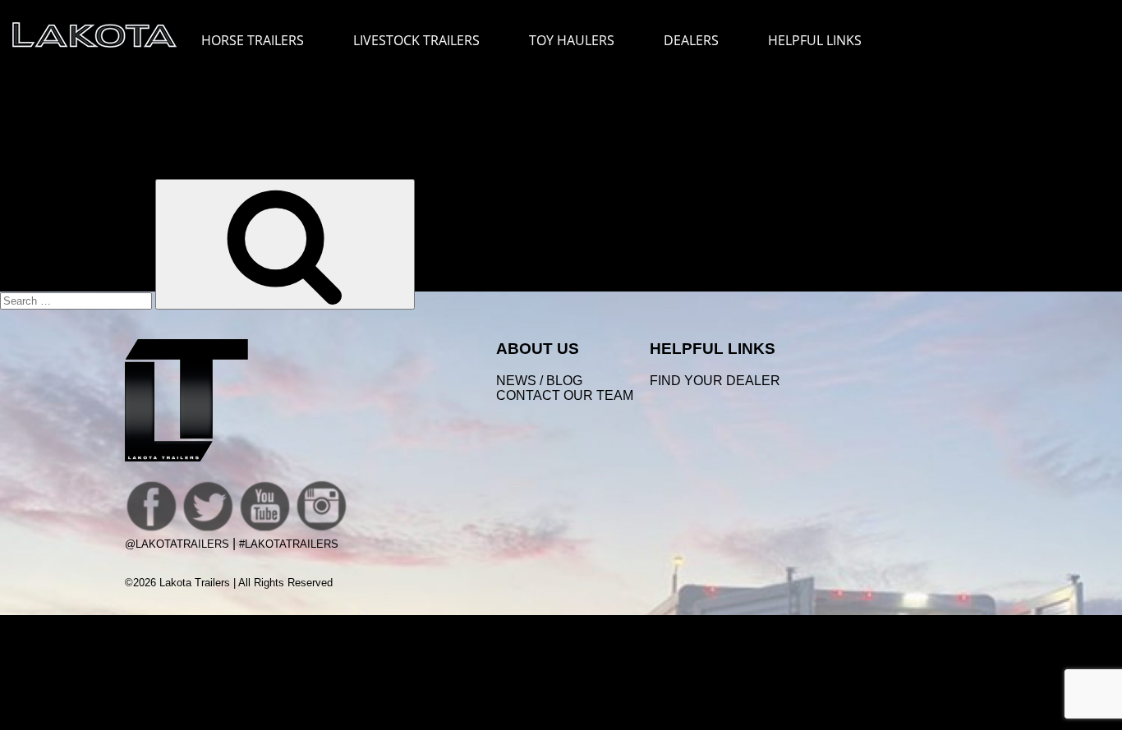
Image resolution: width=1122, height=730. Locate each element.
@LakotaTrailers (177, 544)
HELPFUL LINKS (815, 40)
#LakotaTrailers (288, 544)
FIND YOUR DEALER (715, 381)
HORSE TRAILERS (252, 40)
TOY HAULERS (571, 40)
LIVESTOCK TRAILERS (416, 40)
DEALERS (691, 40)
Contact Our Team (564, 395)
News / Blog (539, 381)
